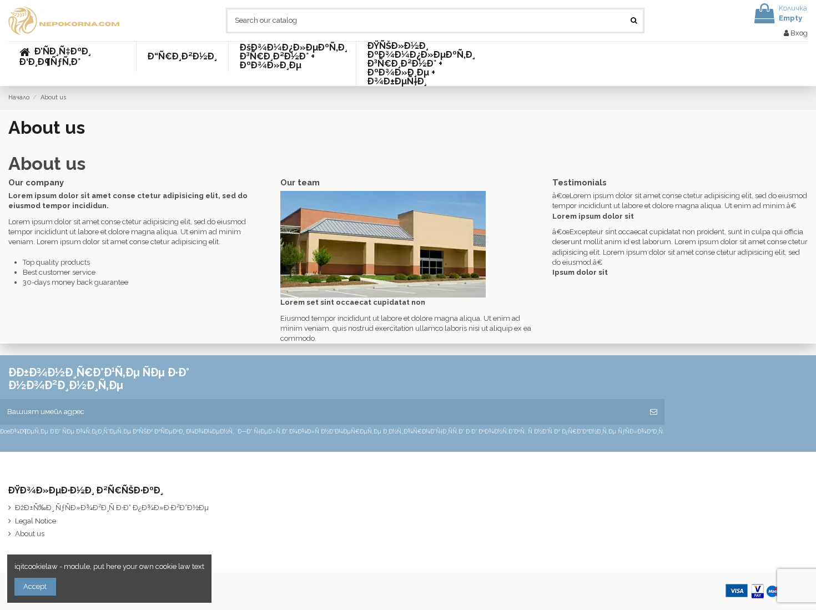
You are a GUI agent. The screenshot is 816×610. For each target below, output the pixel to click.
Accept (35, 586)
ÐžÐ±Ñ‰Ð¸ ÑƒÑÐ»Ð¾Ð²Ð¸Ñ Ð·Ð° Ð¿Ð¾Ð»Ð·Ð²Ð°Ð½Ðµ (112, 507)
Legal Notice (35, 521)
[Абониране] (653, 412)
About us (29, 534)
